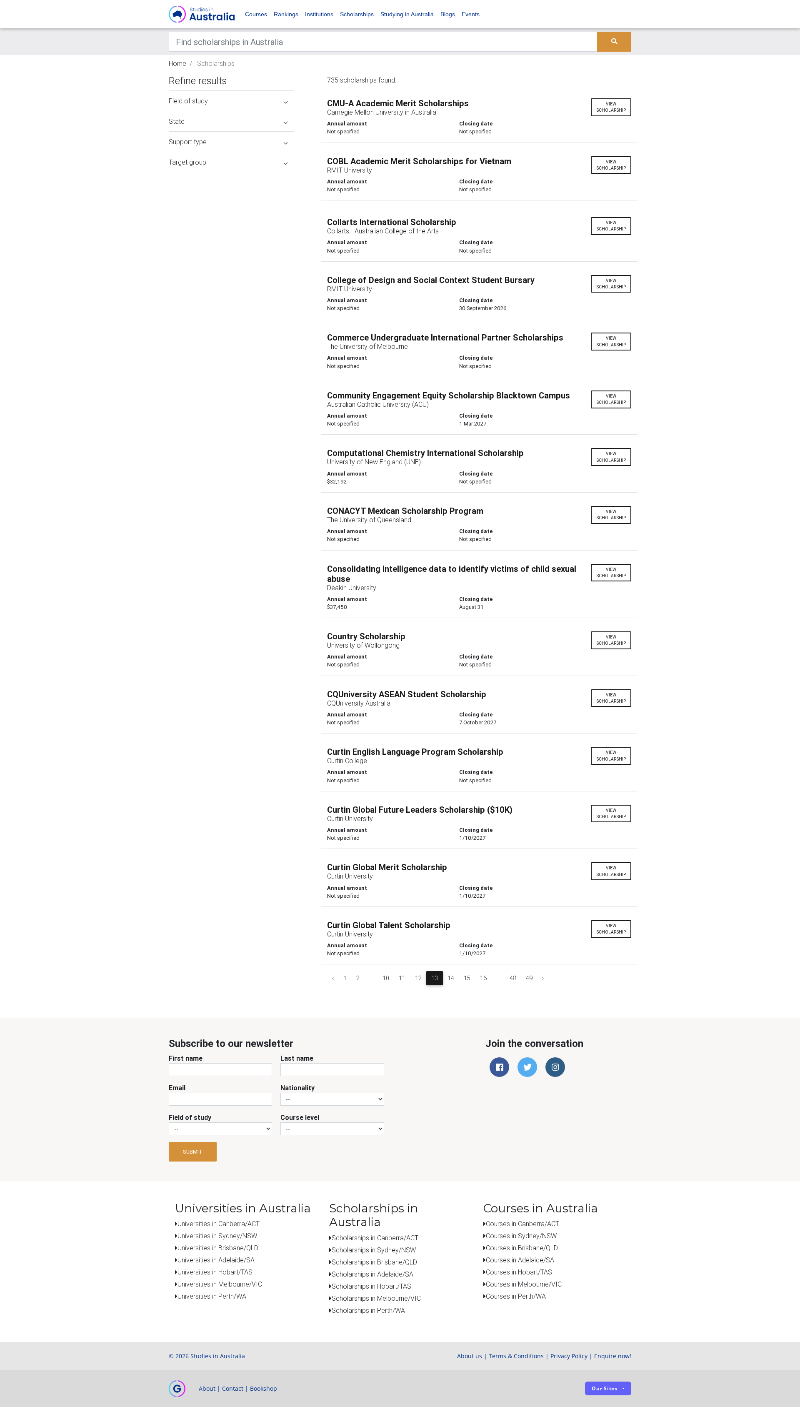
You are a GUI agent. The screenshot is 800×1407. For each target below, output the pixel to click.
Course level (299, 1117)
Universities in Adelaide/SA (216, 1260)
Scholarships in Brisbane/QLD (374, 1262)
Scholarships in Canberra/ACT (375, 1238)
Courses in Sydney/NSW (521, 1236)
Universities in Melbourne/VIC (220, 1284)
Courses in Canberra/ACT (522, 1223)
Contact (232, 1388)
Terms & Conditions (516, 1356)
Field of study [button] (188, 101)
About (207, 1388)
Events (471, 14)
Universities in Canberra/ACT (219, 1223)
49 (529, 978)
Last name (296, 1058)
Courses (256, 14)
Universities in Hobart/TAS (215, 1272)
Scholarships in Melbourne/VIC (376, 1298)
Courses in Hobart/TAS (519, 1272)
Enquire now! (612, 1356)
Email (177, 1088)
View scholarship (611, 107)
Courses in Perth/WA (516, 1296)
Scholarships (357, 14)
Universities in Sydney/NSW (217, 1236)
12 (418, 978)
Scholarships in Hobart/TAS (371, 1286)
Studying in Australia (407, 14)
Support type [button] (188, 142)
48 (513, 978)
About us (469, 1356)
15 (467, 978)
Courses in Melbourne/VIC (524, 1284)
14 (451, 978)
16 (483, 978)
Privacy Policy (569, 1356)
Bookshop (263, 1388)
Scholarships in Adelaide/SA (372, 1274)
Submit (192, 1151)
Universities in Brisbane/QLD (218, 1248)
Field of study (190, 1117)
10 (385, 978)
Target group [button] (187, 162)
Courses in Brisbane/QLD (522, 1248)
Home (177, 63)
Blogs (447, 14)
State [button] (177, 121)
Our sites (605, 1388)
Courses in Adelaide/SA (520, 1260)
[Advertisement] (231, 224)
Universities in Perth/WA (212, 1296)
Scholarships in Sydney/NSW (374, 1250)
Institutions (319, 14)
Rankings (286, 14)
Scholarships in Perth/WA (368, 1310)
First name (185, 1058)
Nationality (297, 1088)
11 (402, 978)
